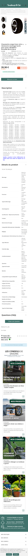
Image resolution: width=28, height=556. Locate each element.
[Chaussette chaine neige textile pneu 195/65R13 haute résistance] (25, 33)
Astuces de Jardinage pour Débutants (12, 500)
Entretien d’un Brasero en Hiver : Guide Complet (14, 386)
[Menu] (5, 5)
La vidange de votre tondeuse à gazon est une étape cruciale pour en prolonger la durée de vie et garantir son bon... (14, 468)
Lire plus (9, 554)
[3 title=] (22, 336)
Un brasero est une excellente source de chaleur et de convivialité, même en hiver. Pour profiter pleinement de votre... (14, 392)
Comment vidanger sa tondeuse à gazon (14, 462)
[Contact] (22, 5)
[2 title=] (20, 336)
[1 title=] (18, 336)
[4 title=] (24, 336)
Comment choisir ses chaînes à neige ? (13, 424)
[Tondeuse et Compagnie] (14, 5)
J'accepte (16, 554)
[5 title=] (26, 336)
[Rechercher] (2, 5)
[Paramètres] (25, 5)
